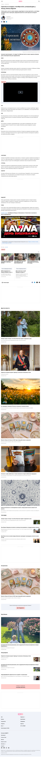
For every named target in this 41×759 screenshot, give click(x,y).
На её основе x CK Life (5, 728)
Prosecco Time (3, 737)
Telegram (29, 241)
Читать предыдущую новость (7, 268)
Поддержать (21, 608)
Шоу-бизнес (22, 719)
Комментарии (6, 282)
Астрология (7, 4)
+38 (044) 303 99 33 (20, 687)
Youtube (36, 241)
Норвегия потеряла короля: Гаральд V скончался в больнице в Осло (16, 372)
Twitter (3, 242)
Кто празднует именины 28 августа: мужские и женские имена (15, 406)
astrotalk (6, 247)
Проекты (22, 717)
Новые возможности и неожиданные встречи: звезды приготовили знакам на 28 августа (19, 508)
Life (1, 717)
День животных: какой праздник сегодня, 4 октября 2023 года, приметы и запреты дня (21, 273)
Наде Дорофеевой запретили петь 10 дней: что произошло (14, 674)
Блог (2, 725)
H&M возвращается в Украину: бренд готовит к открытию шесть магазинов (7, 272)
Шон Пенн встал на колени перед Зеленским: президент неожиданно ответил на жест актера (20, 536)
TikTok (10, 242)
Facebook (33, 241)
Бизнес (2, 719)
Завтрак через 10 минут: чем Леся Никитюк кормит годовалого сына (16, 338)
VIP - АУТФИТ (22, 725)
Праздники (22, 721)
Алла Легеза (8, 16)
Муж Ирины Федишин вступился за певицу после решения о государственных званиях (20, 527)
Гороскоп (3, 249)
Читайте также (4, 213)
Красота (22, 723)
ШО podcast (3, 735)
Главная (2, 4)
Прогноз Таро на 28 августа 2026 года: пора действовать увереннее (16, 440)
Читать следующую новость (21, 268)
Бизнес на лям (3, 741)
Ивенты (2, 739)
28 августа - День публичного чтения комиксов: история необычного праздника (18, 474)
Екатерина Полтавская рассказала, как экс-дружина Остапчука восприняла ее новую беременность (19, 645)
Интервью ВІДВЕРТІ (4, 733)
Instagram (6, 242)
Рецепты (3, 723)
